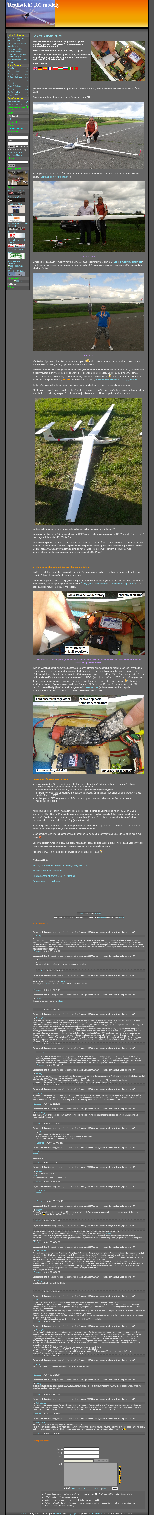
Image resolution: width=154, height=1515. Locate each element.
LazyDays (71, 1513)
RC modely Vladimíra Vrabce (17, 241)
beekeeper (97, 1513)
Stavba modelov (18, 92)
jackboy (39, 1074)
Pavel (38, 1423)
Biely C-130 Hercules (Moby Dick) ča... (17, 55)
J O (40, 960)
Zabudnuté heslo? (15, 155)
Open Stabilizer (18, 86)
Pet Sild (39, 936)
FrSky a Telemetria (18, 77)
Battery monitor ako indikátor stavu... (16, 39)
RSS (9, 119)
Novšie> (98, 913)
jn (36, 1229)
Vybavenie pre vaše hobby (16, 250)
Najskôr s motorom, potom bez (127, 262)
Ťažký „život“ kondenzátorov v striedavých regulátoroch (108, 584)
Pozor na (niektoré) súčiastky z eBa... (16, 50)
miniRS (57, 1513)
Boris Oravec (41, 1403)
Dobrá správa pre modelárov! (54, 177)
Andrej (38, 1384)
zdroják (97, 1488)
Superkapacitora (90, 687)
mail (49, 1403)
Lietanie (18, 83)
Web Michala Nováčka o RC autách (18, 225)
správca (24, 1513)
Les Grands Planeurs (16, 204)
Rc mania (12, 232)
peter (38, 1364)
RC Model (12, 215)
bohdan (39, 1210)
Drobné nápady (18, 71)
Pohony (18, 89)
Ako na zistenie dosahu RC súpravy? (17, 61)
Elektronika (18, 74)
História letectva (18, 104)
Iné (18, 80)
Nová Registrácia (15, 152)
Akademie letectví (18, 101)
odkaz (63, 981)
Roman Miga (41, 1018)
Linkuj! (121, 917)
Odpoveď (37, 951)
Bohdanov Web (14, 197)
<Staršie (80, 913)
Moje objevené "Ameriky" (14, 262)
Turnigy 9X (18, 95)
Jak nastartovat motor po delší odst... (17, 44)
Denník (18, 68)
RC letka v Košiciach (17, 271)
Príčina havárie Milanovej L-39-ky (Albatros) (116, 380)
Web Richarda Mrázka (17, 190)
